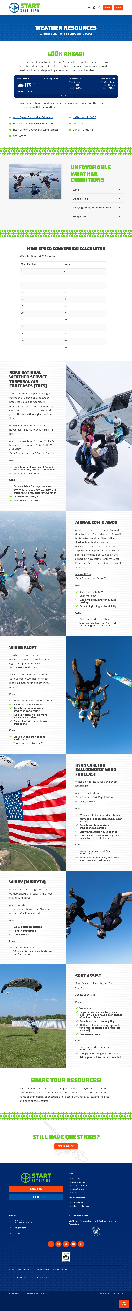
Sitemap (44, 1277)
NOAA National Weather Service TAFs (34, 123)
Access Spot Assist (86, 994)
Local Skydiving (77, 1197)
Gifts (36, 1196)
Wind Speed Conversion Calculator (33, 117)
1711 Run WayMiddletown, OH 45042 (23, 1221)
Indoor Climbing (78, 1189)
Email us (34, 1092)
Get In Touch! (66, 1146)
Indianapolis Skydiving (80, 1206)
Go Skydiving (28, 1269)
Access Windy (17, 905)
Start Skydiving (24, 8)
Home (19, 1269)
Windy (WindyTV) (83, 129)
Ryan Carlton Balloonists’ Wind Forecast (36, 129)
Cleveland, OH (77, 1203)
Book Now (36, 1189)
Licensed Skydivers (79, 1185)
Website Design (101, 1293)
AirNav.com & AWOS (84, 117)
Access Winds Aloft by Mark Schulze (30, 674)
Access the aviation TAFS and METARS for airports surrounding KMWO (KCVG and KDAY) (31, 445)
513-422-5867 (20, 1228)
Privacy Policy (34, 1277)
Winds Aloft (79, 123)
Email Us (17, 1233)
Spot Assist (19, 136)
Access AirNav (83, 574)
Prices (74, 1192)
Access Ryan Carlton (87, 793)
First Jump (76, 1178)
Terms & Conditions (20, 1277)
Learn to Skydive (78, 1182)
